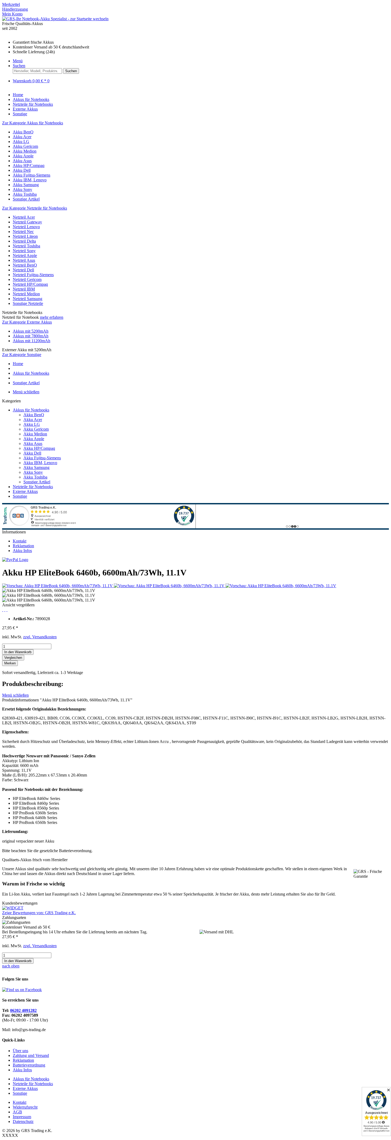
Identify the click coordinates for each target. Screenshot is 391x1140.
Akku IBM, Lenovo (30, 180)
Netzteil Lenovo (26, 226)
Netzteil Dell (23, 270)
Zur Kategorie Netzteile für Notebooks (34, 208)
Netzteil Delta (24, 241)
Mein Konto (12, 14)
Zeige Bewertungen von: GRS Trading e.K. (39, 912)
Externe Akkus (25, 491)
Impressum (22, 1116)
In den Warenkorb (17, 652)
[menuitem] (195, 4)
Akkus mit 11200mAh (31, 340)
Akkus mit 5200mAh (30, 331)
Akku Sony (22, 189)
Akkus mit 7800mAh (30, 336)
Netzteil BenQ (25, 265)
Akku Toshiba (25, 194)
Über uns (20, 1050)
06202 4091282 (23, 1010)
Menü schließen (26, 392)
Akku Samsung (26, 184)
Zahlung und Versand (31, 1055)
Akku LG (21, 141)
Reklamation (23, 546)
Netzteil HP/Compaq (30, 284)
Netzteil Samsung (27, 298)
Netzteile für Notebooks (33, 486)
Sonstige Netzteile (28, 303)
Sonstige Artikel (26, 199)
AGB (17, 1112)
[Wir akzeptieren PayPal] (15, 559)
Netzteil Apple (25, 255)
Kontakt (19, 541)
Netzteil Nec (23, 231)
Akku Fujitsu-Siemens (31, 175)
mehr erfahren (51, 317)
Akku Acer (22, 136)
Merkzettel (11, 4)
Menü (18, 61)
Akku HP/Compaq (28, 165)
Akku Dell (22, 170)
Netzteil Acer (24, 217)
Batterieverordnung (29, 1065)
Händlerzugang (15, 9)
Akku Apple (23, 156)
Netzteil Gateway (27, 222)
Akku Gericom (25, 146)
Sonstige (20, 496)
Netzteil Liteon (25, 236)
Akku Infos (22, 550)
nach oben (10, 966)
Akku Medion (24, 151)
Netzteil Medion (26, 294)
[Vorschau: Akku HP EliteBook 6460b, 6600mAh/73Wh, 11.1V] (58, 585)
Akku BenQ (23, 132)
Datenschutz (23, 1121)
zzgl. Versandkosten (40, 637)
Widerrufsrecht (25, 1107)
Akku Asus (22, 160)
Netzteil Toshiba (26, 246)
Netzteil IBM (24, 289)
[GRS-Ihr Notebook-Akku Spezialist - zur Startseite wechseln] (55, 19)
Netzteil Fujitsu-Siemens (33, 274)
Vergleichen (13, 658)
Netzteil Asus (24, 260)
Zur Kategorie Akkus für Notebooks (32, 123)
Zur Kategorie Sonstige (21, 354)
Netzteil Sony (24, 250)
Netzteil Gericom (27, 279)
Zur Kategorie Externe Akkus (27, 322)
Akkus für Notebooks (31, 410)
